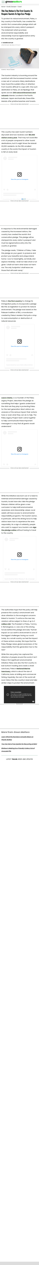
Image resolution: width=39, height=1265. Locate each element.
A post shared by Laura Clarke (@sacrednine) (19, 365)
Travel (19, 6)
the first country (15, 301)
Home (3, 6)
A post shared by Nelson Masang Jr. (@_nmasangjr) (20, 579)
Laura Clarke (6, 398)
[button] (3, 2)
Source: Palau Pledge (8, 69)
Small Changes (11, 6)
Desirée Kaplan (8, 43)
